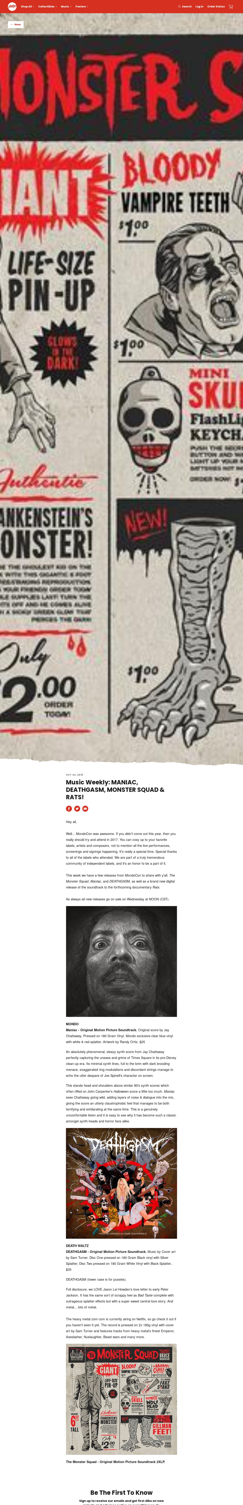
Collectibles (46, 6)
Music (65, 6)
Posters (81, 6)
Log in (199, 6)
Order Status (216, 6)
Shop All (26, 6)
